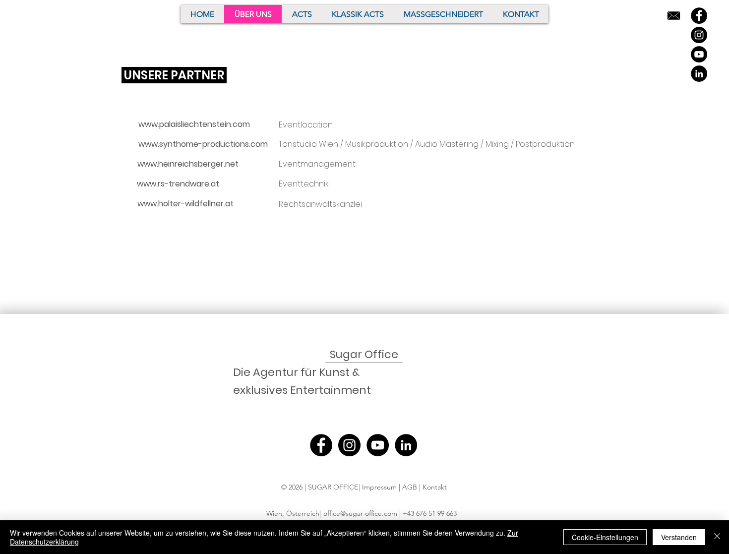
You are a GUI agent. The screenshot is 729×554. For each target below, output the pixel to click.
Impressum (379, 487)
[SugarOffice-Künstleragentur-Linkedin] (699, 73)
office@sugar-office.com (360, 513)
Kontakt (436, 487)
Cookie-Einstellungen (605, 537)
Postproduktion (545, 144)
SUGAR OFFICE (333, 487)
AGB (410, 487)
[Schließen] (717, 537)
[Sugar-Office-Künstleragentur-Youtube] (699, 54)
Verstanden (679, 537)
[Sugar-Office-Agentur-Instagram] (699, 35)
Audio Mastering (447, 144)
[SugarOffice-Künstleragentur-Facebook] (699, 15)
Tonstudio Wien (308, 144)
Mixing (497, 144)
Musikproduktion (376, 144)
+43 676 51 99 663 (430, 513)
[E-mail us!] (673, 15)
